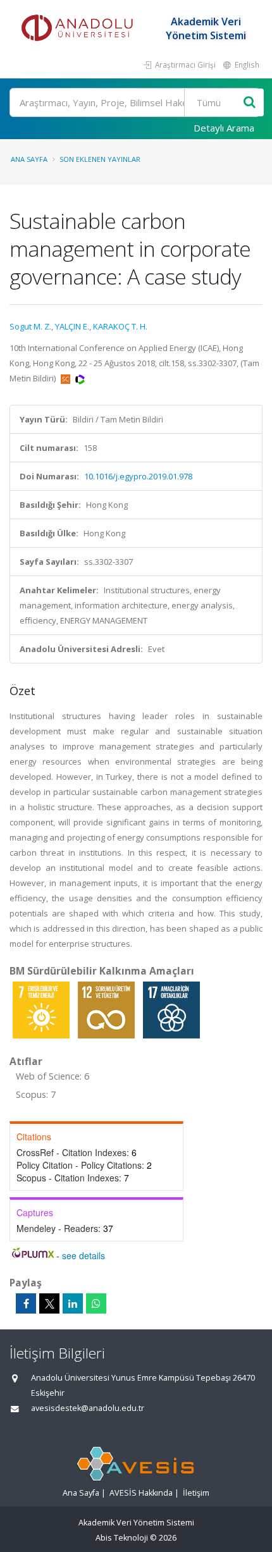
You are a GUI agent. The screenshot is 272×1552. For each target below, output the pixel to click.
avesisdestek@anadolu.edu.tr (87, 1408)
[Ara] (249, 103)
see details (83, 1255)
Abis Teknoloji (122, 1537)
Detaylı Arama (224, 127)
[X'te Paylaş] (49, 1303)
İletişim (196, 1492)
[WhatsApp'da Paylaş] (96, 1303)
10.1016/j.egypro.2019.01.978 (138, 476)
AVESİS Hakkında (141, 1492)
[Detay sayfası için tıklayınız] (42, 1009)
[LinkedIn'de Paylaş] (73, 1303)
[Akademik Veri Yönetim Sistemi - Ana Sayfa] (79, 28)
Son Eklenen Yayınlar (99, 159)
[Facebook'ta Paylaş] (26, 1303)
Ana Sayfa (29, 159)
